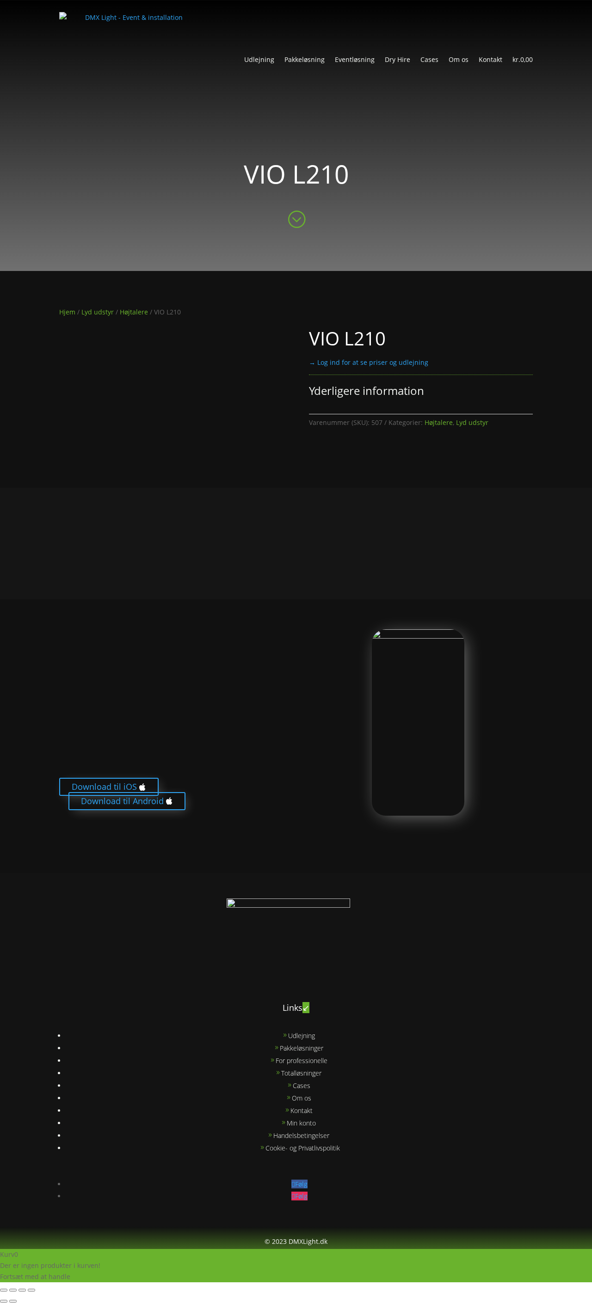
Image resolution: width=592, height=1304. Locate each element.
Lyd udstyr (97, 312)
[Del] (22, 1290)
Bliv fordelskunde (95, 831)
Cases (429, 59)
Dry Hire (397, 59)
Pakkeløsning (304, 59)
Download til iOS (104, 787)
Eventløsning (355, 59)
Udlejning (259, 59)
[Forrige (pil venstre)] (3, 1301)
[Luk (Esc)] (31, 1290)
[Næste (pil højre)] (13, 1301)
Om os (459, 59)
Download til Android (122, 800)
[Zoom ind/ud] (3, 1290)
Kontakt (490, 59)
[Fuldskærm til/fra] (13, 1290)
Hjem (67, 312)
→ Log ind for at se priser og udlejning (368, 362)
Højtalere (134, 312)
